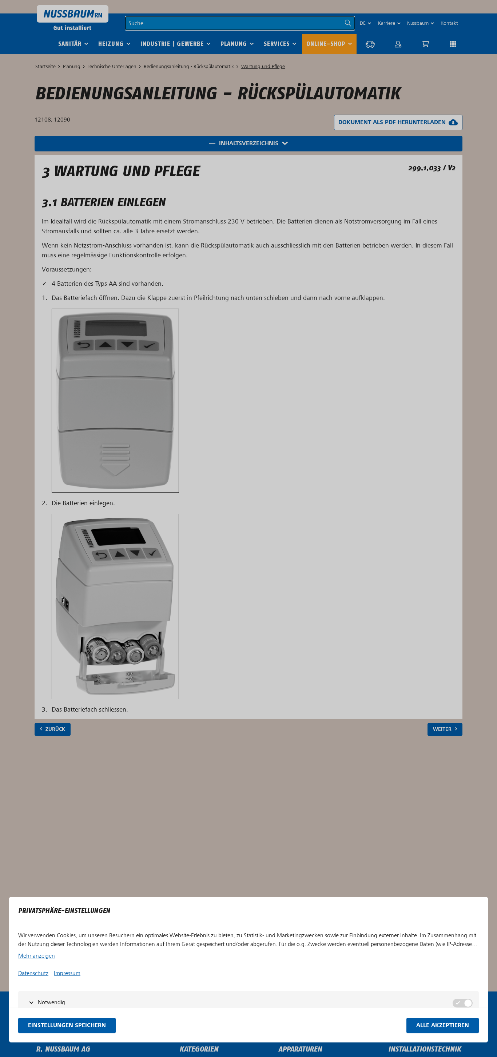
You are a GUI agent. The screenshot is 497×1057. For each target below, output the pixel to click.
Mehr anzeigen (36, 956)
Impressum (67, 973)
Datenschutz (33, 973)
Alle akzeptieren (442, 1025)
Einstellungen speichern (67, 1025)
